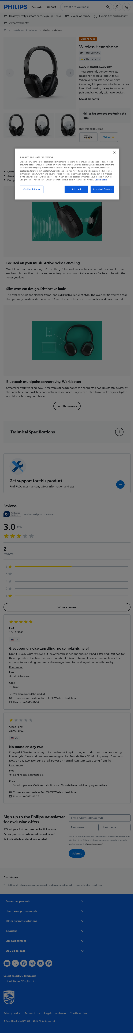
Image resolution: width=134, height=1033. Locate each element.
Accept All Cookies (101, 189)
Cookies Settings (30, 189)
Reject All (75, 189)
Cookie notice (100, 179)
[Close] (113, 152)
